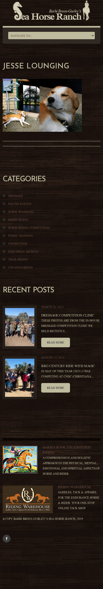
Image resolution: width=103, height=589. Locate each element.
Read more (55, 342)
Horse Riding (18, 220)
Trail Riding (18, 259)
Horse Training (20, 236)
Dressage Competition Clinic (67, 315)
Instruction (17, 243)
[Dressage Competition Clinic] (19, 327)
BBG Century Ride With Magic (68, 365)
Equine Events (19, 204)
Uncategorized (20, 267)
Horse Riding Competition (29, 228)
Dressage (15, 196)
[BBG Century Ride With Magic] (19, 378)
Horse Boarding (21, 212)
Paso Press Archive (23, 251)
